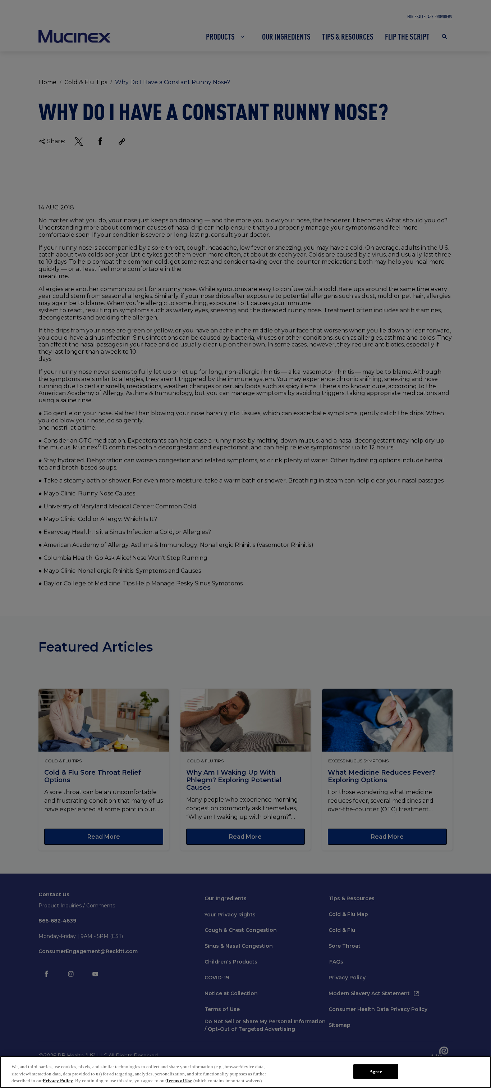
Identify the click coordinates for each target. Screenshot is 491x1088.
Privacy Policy (58, 1080)
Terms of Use (179, 1080)
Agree (376, 1071)
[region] (245, 1072)
